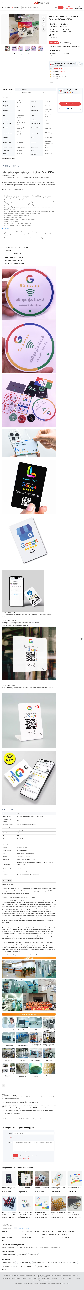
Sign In (51, 82)
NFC (3, 1234)
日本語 (69, 1278)
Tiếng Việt (39, 1280)
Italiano (43, 1278)
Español (18, 1278)
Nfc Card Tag (19, 1266)
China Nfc (74, 1262)
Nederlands (54, 1278)
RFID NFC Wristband (7, 1237)
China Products (14, 1275)
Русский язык (37, 1278)
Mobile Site (39, 1276)
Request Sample (76, 46)
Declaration (59, 1283)
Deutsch (48, 1278)
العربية (60, 1278)
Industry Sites (58, 1275)
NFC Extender (65, 1237)
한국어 (64, 1278)
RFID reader (5, 1231)
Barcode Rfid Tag (33, 1254)
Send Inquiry (54, 42)
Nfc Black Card (64, 1262)
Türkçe (34, 1280)
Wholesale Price (49, 1275)
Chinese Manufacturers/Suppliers (27, 1275)
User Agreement (51, 1283)
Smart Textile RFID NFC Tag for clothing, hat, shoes (55, 1231)
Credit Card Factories (38, 1262)
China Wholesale (40, 1275)
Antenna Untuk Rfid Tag (9, 1254)
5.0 (65, 92)
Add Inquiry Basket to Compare (24, 54)
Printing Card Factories (9, 1262)
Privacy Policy (66, 1283)
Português (24, 1278)
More (3, 1269)
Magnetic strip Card (27, 1237)
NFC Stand (44, 1237)
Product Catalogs (24, 1228)
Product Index (75, 1275)
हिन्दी (73, 1278)
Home (3, 12)
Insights (45, 1276)
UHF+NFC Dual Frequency (68, 1231)
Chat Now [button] (66, 42)
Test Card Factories (52, 1262)
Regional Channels (66, 1275)
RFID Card (64, 1234)
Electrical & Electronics (11, 12)
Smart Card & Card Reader (23, 12)
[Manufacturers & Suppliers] (42, 2)
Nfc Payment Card (7, 1266)
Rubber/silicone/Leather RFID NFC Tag (32, 1231)
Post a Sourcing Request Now (21, 1159)
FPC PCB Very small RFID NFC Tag (50, 1234)
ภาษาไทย (78, 1278)
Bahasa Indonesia (47, 1280)
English (13, 1278)
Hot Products (7, 1275)
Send (15, 1156)
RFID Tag (33, 12)
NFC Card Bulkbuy (42, 1266)
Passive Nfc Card (30, 1266)
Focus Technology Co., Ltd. (31, 1283)
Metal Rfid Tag (22, 1254)
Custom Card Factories (24, 1262)
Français (30, 1278)
